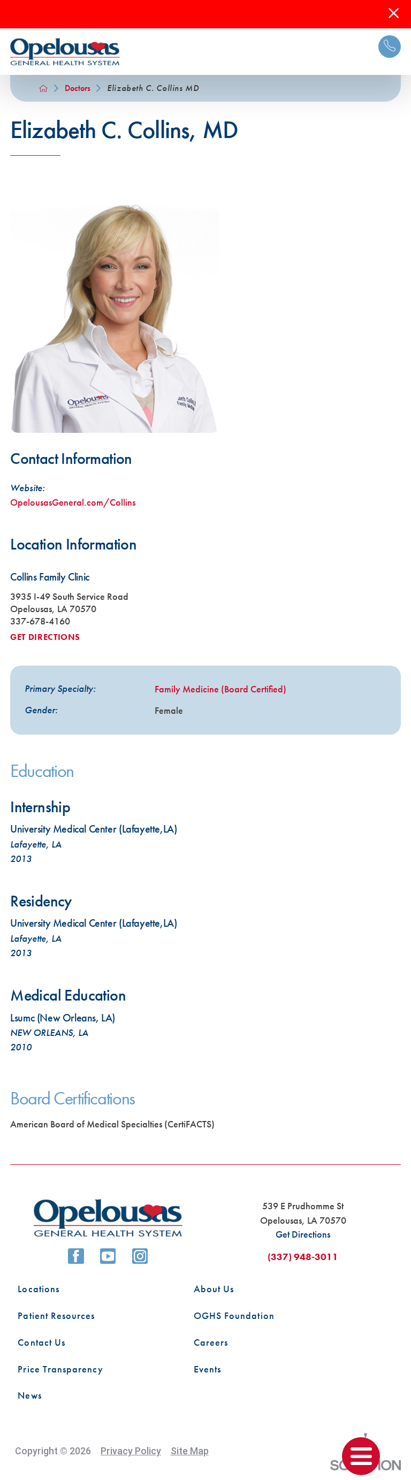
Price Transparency (60, 1369)
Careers (211, 1342)
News (29, 1395)
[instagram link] (140, 1256)
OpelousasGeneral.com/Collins (72, 502)
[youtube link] (108, 1256)
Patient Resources (56, 1316)
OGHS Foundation (234, 1316)
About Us (214, 1289)
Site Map (190, 1451)
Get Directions (45, 637)
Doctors (77, 88)
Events (207, 1369)
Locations (38, 1289)
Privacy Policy (131, 1451)
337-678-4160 (40, 621)
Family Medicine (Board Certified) (220, 689)
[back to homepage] (43, 88)
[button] (361, 1456)
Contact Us (41, 1342)
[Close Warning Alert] (393, 14)
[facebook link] (76, 1256)
